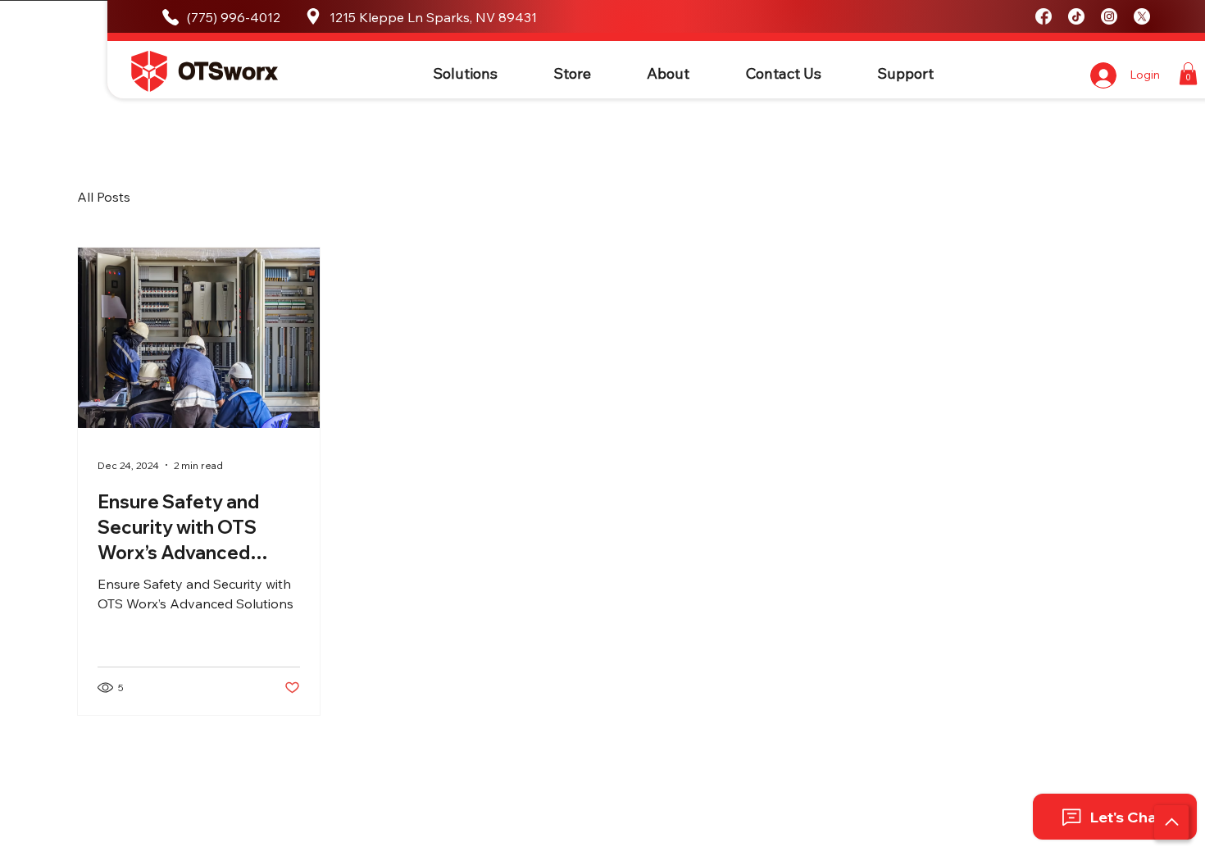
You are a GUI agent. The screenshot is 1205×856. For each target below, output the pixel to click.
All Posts (103, 197)
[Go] (1171, 822)
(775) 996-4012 (233, 17)
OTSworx (228, 70)
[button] (465, 73)
